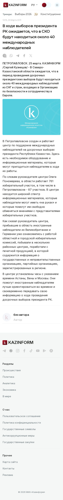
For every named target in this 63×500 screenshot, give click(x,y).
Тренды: (7, 14)
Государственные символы (19, 429)
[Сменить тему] (46, 5)
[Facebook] (24, 56)
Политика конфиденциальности (22, 422)
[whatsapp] (11, 56)
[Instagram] (5, 56)
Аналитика (9, 383)
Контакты (8, 468)
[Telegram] (18, 56)
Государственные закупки (18, 442)
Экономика (9, 389)
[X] (31, 56)
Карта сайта (10, 462)
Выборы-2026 (23, 14)
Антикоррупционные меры (18, 435)
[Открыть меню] (57, 4)
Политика (8, 376)
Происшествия (12, 370)
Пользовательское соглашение (21, 416)
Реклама (8, 475)
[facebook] (24, 350)
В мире (7, 396)
